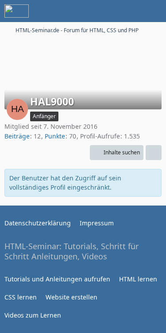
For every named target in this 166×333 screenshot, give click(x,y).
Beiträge (17, 136)
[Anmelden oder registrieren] (132, 11)
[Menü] (154, 11)
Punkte (55, 136)
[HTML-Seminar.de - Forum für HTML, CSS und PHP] (17, 11)
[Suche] (110, 11)
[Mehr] (154, 152)
